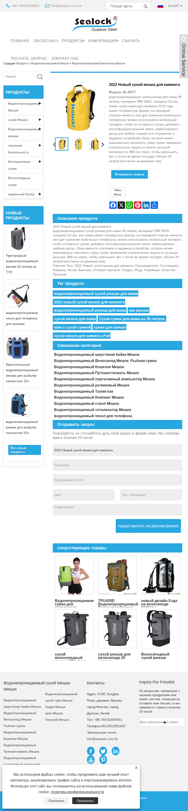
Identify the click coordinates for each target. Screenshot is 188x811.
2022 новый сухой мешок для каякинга (89, 302)
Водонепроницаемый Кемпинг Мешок (89, 397)
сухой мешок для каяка (75, 319)
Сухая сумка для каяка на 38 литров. (132, 319)
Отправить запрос (129, 174)
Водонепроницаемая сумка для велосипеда (74, 603)
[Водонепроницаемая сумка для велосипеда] (74, 575)
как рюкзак (139, 310)
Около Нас (45, 41)
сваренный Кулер (21, 194)
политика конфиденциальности (77, 792)
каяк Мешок (54, 713)
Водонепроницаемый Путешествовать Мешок (96, 373)
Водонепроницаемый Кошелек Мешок (89, 367)
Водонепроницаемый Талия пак (83, 391)
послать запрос (29, 58)
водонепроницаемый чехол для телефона (93, 416)
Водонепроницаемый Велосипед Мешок (91, 361)
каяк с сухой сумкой (72, 327)
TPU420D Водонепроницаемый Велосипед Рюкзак (118, 603)
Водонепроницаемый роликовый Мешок (91, 385)
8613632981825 (113, 726)
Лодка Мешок (55, 707)
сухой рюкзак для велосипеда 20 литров (114, 656)
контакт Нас (65, 58)
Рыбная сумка (143, 361)
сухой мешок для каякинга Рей (82, 336)
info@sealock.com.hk (66, 6)
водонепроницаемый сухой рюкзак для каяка (96, 294)
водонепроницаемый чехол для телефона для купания (22, 318)
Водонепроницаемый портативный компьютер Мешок (104, 379)
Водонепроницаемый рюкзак (24, 132)
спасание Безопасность (18, 149)
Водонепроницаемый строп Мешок (86, 404)
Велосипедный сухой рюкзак (155, 656)
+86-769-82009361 (25, 6)
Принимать (85, 801)
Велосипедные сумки (19, 181)
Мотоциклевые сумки (19, 165)
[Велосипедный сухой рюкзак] (160, 628)
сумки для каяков (110, 327)
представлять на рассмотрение (148, 526)
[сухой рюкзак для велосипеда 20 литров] (117, 628)
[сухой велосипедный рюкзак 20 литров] (74, 628)
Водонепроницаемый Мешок (24, 107)
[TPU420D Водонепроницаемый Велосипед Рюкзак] (117, 575)
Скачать (131, 41)
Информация (102, 41)
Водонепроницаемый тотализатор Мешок (92, 410)
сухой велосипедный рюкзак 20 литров (71, 656)
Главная (20, 41)
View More (117, 192)
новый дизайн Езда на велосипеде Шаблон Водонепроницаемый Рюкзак (161, 603)
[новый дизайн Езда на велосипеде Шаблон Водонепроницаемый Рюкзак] (160, 575)
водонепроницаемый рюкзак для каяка (90, 310)
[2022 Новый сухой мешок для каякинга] (61, 144)
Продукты (72, 41)
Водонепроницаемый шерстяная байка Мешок (96, 355)
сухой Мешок (18, 120)
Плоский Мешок (57, 719)
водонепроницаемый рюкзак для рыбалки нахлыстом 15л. (22, 427)
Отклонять (56, 801)
